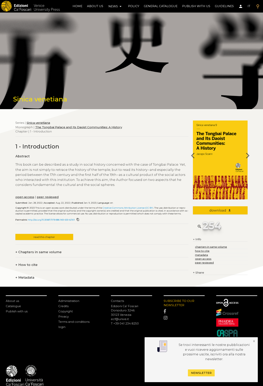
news (115, 6)
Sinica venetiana (38, 123)
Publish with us (196, 6)
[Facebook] (184, 311)
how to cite (202, 250)
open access (24, 197)
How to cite (26, 265)
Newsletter (201, 373)
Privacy (63, 316)
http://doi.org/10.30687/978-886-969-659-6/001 (51, 219)
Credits (63, 306)
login (61, 327)
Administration (68, 301)
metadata (201, 255)
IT (249, 6)
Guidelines (224, 6)
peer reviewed (48, 197)
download (220, 210)
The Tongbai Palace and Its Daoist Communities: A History (78, 127)
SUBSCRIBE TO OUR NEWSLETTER (179, 303)
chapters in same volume (211, 246)
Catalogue (13, 306)
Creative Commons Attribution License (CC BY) (128, 207)
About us (95, 6)
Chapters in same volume (38, 252)
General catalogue (161, 6)
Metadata (24, 277)
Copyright (65, 311)
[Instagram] (184, 318)
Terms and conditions (74, 322)
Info (197, 239)
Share (198, 272)
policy (133, 6)
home (77, 6)
